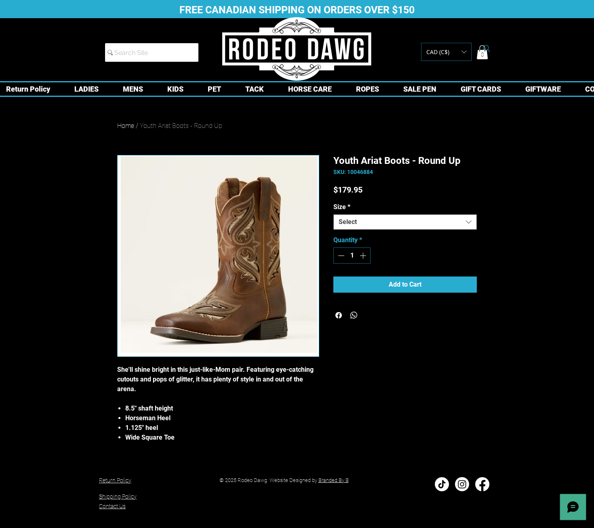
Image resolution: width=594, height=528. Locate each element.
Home (125, 126)
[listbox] (446, 52)
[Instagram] (462, 484)
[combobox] (405, 222)
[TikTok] (442, 484)
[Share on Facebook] (338, 315)
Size (341, 207)
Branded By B (333, 480)
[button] (446, 52)
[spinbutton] (352, 255)
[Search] (486, 48)
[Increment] (363, 255)
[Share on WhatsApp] (354, 315)
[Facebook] (482, 484)
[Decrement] (340, 255)
